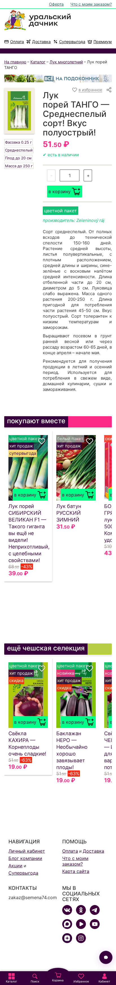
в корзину (59, 191)
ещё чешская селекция (46, 648)
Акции (15, 865)
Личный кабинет (26, 851)
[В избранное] (41, 441)
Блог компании (25, 858)
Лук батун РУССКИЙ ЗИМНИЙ (68, 513)
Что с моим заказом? (91, 4)
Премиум (102, 41)
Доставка (41, 41)
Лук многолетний (66, 61)
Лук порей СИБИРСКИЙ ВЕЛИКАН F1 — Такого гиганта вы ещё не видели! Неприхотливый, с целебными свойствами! (28, 533)
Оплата (17, 41)
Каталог (37, 61)
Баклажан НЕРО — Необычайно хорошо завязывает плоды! (72, 750)
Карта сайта (75, 871)
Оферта (56, 4)
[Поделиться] (109, 90)
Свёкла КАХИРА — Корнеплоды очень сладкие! (27, 743)
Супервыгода (72, 41)
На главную (15, 61)
